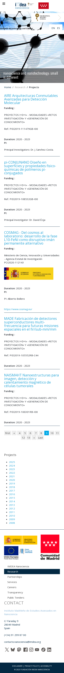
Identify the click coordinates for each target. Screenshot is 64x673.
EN (53, 28)
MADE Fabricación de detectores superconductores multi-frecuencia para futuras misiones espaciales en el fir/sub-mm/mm (31, 324)
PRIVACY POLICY (32, 666)
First (7, 433)
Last (40, 437)
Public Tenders (15, 597)
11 (57, 433)
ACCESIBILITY (46, 666)
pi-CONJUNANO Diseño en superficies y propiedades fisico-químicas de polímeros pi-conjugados (30, 167)
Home (7, 87)
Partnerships (14, 576)
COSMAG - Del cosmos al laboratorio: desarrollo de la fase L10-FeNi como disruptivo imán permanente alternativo (30, 238)
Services (12, 582)
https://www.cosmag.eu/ (18, 309)
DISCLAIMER (17, 666)
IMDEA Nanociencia (18, 566)
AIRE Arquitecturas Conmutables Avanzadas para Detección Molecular (31, 99)
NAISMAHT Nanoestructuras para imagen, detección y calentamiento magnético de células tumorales (31, 380)
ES (58, 28)
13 (28, 437)
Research (12, 571)
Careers (11, 587)
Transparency (15, 592)
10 (52, 433)
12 (23, 437)
